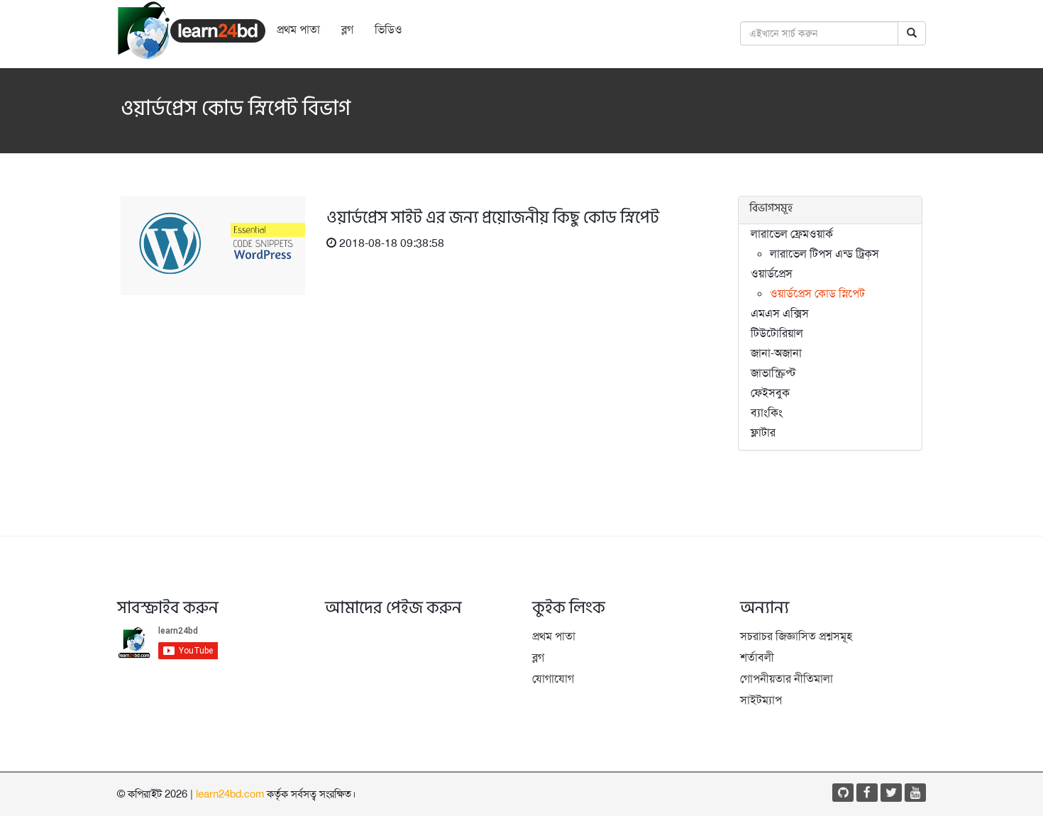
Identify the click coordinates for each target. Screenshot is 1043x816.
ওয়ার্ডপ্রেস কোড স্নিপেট (817, 293)
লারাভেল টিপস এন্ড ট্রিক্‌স (824, 253)
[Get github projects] (843, 792)
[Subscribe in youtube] (915, 792)
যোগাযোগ (553, 678)
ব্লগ (347, 29)
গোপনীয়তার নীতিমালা (786, 678)
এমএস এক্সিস (780, 313)
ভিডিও (388, 29)
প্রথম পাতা (298, 29)
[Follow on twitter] (891, 792)
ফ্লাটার (763, 432)
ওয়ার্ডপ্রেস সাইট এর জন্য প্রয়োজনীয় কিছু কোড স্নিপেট (492, 219)
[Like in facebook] (867, 792)
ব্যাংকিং (767, 412)
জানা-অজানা (776, 353)
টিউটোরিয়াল (777, 333)
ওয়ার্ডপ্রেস (772, 273)
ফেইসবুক (770, 392)
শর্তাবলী (757, 657)
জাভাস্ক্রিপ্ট (773, 372)
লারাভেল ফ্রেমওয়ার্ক (792, 233)
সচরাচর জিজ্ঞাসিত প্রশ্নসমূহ (796, 636)
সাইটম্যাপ (761, 700)
